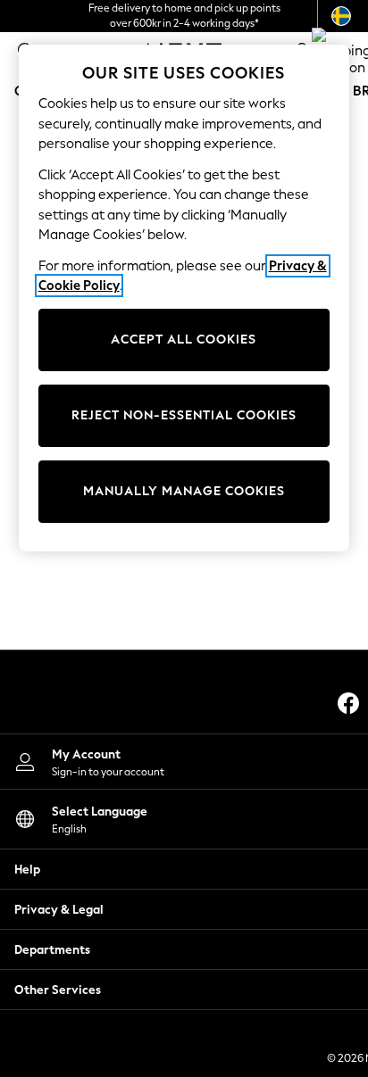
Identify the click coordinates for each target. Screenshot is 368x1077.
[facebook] (348, 703)
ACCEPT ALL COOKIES (183, 339)
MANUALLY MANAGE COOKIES (184, 491)
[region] (184, 298)
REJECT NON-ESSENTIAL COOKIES (184, 415)
